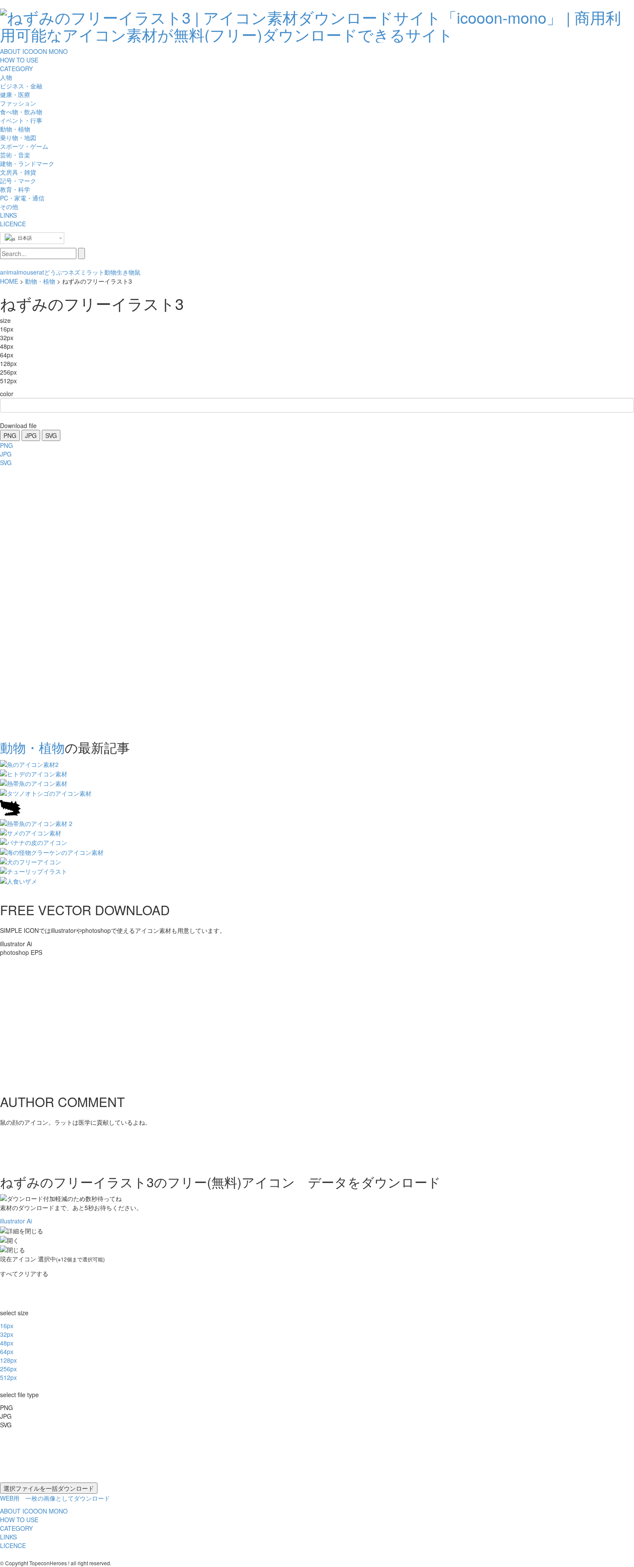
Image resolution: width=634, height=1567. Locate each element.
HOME (9, 281)
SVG (51, 435)
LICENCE (13, 223)
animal (9, 272)
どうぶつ (56, 272)
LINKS (8, 215)
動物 (110, 272)
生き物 (125, 272)
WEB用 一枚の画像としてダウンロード (55, 1498)
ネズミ (77, 272)
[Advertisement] (34, 600)
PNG (9, 435)
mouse (27, 272)
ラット (95, 272)
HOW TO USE (19, 60)
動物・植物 (40, 281)
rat (40, 272)
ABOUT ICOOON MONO (34, 51)
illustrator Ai (16, 1221)
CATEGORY (16, 68)
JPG (31, 435)
